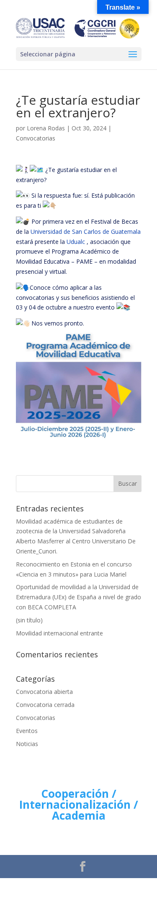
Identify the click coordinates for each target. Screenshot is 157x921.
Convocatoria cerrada (45, 705)
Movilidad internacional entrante (59, 633)
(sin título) (29, 620)
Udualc (76, 242)
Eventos (27, 731)
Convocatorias (35, 138)
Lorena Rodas (46, 128)
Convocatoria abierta (44, 692)
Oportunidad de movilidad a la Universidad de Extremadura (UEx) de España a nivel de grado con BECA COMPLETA (78, 597)
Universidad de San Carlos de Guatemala (86, 232)
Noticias (27, 744)
